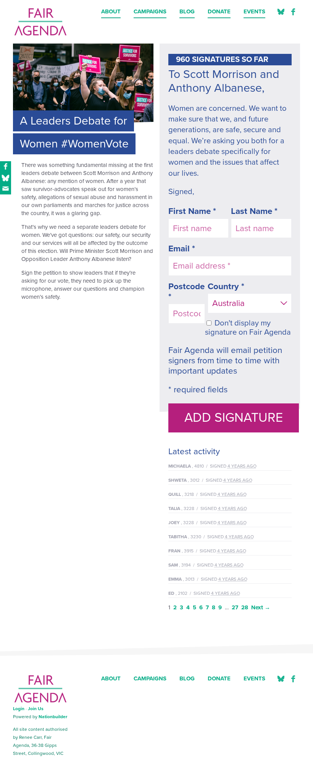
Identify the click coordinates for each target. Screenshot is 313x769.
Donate (219, 11)
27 (235, 607)
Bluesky (281, 679)
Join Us (36, 708)
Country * (226, 286)
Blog (187, 11)
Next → (260, 607)
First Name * (192, 211)
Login (18, 708)
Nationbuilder (53, 716)
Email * (181, 248)
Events (254, 11)
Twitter (281, 12)
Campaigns (150, 11)
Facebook (293, 12)
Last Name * (254, 211)
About (111, 11)
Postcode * (186, 291)
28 (244, 607)
